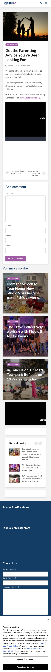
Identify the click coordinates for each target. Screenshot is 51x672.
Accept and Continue (25, 667)
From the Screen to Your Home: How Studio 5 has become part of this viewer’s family (31, 454)
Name (8, 226)
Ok (48, 619)
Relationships (12, 45)
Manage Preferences (25, 659)
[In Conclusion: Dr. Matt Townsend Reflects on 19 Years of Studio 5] (25, 379)
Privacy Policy (12, 646)
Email (8, 236)
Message (11, 587)
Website (8, 245)
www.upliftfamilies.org (30, 97)
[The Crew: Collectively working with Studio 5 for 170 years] (25, 336)
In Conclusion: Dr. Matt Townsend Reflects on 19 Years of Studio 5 (32, 478)
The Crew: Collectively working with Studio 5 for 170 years (32, 468)
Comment (9, 193)
